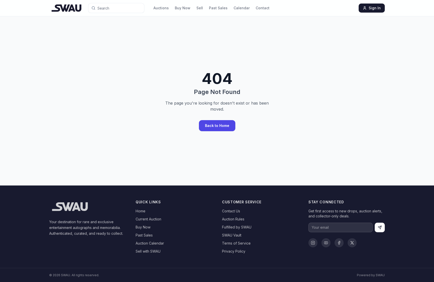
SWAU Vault (231, 235)
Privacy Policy (233, 251)
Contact (262, 8)
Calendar (242, 8)
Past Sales (218, 8)
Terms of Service (236, 243)
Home (140, 211)
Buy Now (182, 8)
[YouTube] (326, 242)
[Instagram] (312, 242)
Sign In (375, 8)
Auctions (161, 8)
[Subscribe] (380, 227)
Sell (199, 8)
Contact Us (231, 211)
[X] (352, 242)
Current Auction (148, 219)
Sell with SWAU (148, 251)
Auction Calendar (150, 243)
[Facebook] (339, 242)
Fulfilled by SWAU (236, 227)
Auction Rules (233, 219)
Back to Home (217, 125)
